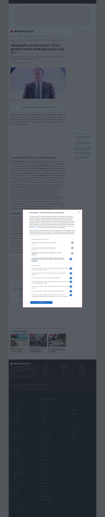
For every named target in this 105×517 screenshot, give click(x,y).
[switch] (72, 243)
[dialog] (52, 258)
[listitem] (52, 239)
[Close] (79, 212)
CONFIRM (41, 302)
